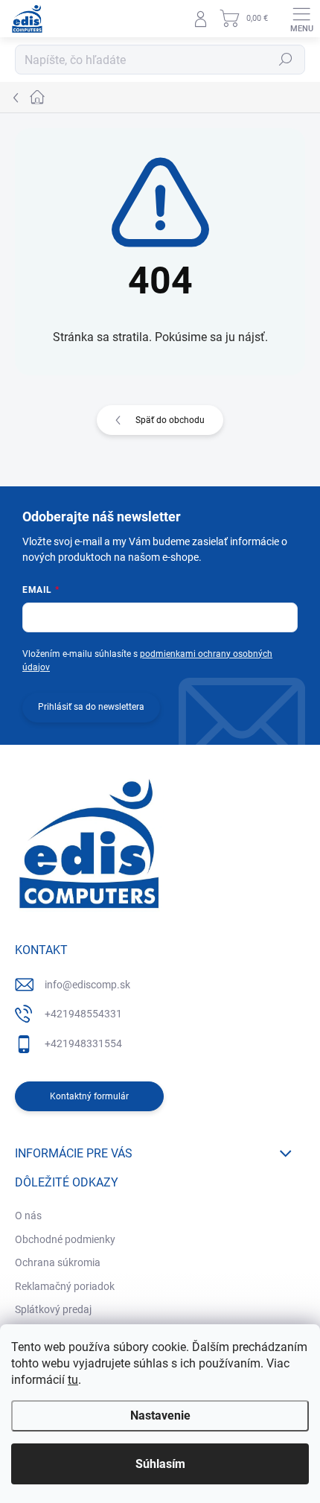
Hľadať (286, 59)
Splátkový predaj (53, 1309)
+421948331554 (83, 1043)
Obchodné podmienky (65, 1239)
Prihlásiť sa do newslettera (91, 707)
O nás (28, 1215)
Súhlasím (160, 1464)
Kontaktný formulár (89, 1096)
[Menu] (301, 18)
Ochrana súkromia (57, 1262)
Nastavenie (160, 1415)
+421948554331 (83, 1014)
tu (73, 1380)
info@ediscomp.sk (87, 985)
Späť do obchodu (170, 420)
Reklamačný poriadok (65, 1286)
